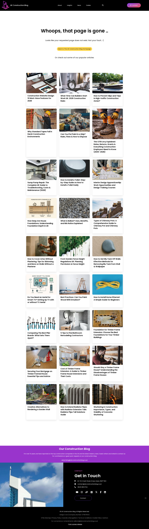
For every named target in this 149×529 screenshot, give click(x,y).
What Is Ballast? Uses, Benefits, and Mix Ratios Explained (74, 222)
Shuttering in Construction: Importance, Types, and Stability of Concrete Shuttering (106, 411)
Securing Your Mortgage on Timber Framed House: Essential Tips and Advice (40, 374)
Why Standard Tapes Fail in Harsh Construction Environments (40, 134)
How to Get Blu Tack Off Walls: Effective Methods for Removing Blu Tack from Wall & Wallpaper (107, 263)
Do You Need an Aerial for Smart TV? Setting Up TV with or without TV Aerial (41, 300)
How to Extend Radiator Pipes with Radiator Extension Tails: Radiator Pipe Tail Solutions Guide (74, 411)
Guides (88, 5)
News (79, 5)
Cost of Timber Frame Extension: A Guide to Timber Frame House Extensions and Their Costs (73, 372)
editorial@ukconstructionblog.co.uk (86, 521)
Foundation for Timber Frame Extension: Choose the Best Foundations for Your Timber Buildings (107, 333)
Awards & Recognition (69, 518)
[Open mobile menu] (145, 498)
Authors (105, 518)
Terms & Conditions (85, 518)
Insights (69, 5)
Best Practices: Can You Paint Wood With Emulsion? (74, 298)
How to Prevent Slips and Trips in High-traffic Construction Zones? (107, 98)
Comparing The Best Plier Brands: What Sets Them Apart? (39, 335)
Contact (83, 498)
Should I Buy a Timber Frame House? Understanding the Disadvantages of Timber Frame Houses (106, 371)
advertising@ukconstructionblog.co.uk (75, 460)
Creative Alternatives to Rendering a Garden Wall (39, 408)
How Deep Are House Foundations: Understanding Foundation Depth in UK (40, 223)
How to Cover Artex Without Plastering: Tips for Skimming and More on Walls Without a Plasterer (41, 263)
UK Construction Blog (19, 5)
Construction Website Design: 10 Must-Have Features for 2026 (41, 98)
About (60, 5)
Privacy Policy (56, 518)
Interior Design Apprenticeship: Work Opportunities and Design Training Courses (107, 185)
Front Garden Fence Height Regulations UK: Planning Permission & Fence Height (73, 261)
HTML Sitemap (46, 518)
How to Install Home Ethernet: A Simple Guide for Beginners (107, 298)
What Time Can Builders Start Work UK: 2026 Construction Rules (74, 98)
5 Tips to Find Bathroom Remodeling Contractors (72, 334)
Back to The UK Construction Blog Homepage (74, 49)
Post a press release (75, 524)
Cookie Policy (97, 518)
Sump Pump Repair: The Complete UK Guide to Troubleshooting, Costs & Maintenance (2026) (39, 186)
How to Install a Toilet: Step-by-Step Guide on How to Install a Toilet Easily (73, 182)
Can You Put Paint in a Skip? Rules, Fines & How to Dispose (74, 135)
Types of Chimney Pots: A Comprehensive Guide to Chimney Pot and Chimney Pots (106, 224)
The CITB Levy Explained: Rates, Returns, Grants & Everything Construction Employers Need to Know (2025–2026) (105, 146)
